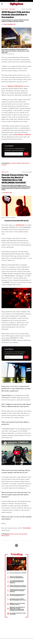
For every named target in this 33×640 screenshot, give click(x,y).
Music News (12, 9)
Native (7, 535)
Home (3, 9)
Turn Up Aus (27, 528)
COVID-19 (27, 134)
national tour (20, 225)
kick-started (19, 134)
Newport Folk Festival (15, 86)
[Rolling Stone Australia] (16, 4)
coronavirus (13, 163)
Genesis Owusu (14, 534)
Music (6, 9)
